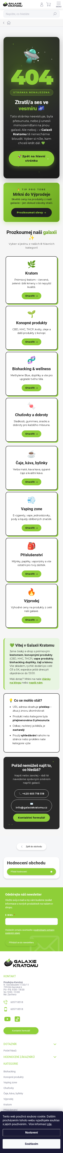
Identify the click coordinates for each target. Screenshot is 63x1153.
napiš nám (36, 682)
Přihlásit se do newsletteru (21, 942)
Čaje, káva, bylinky (13, 1093)
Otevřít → (31, 295)
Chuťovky (9, 1088)
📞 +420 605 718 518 (31, 793)
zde (49, 1124)
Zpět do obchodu (34, 846)
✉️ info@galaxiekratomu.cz (31, 805)
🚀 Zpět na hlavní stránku (31, 159)
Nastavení (31, 1132)
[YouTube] (7, 1018)
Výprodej (8, 1099)
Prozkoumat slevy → (31, 212)
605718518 (16, 1002)
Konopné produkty (14, 1077)
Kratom (8, 1104)
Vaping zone (10, 1082)
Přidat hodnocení (19, 871)
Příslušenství (10, 1110)
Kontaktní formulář (31, 817)
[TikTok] (17, 1018)
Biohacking (10, 1071)
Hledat (55, 14)
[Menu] (58, 4)
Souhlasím (31, 1144)
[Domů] (31, 22)
